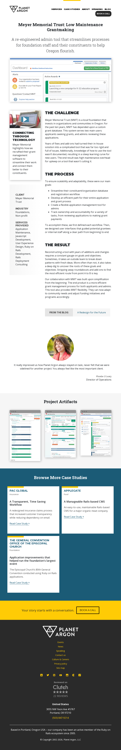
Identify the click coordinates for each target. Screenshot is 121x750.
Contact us (60, 655)
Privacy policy (60, 663)
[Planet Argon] (20, 9)
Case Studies (72, 9)
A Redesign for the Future (91, 312)
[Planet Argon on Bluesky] (54, 675)
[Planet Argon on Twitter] (48, 675)
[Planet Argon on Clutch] (73, 675)
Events (60, 642)
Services (56, 9)
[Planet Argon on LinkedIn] (41, 675)
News (60, 646)
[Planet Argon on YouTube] (60, 675)
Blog (108, 9)
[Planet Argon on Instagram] (67, 675)
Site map (60, 668)
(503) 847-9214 (60, 717)
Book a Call (103, 14)
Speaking (97, 9)
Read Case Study (19, 523)
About (86, 9)
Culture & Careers (60, 659)
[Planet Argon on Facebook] (80, 675)
